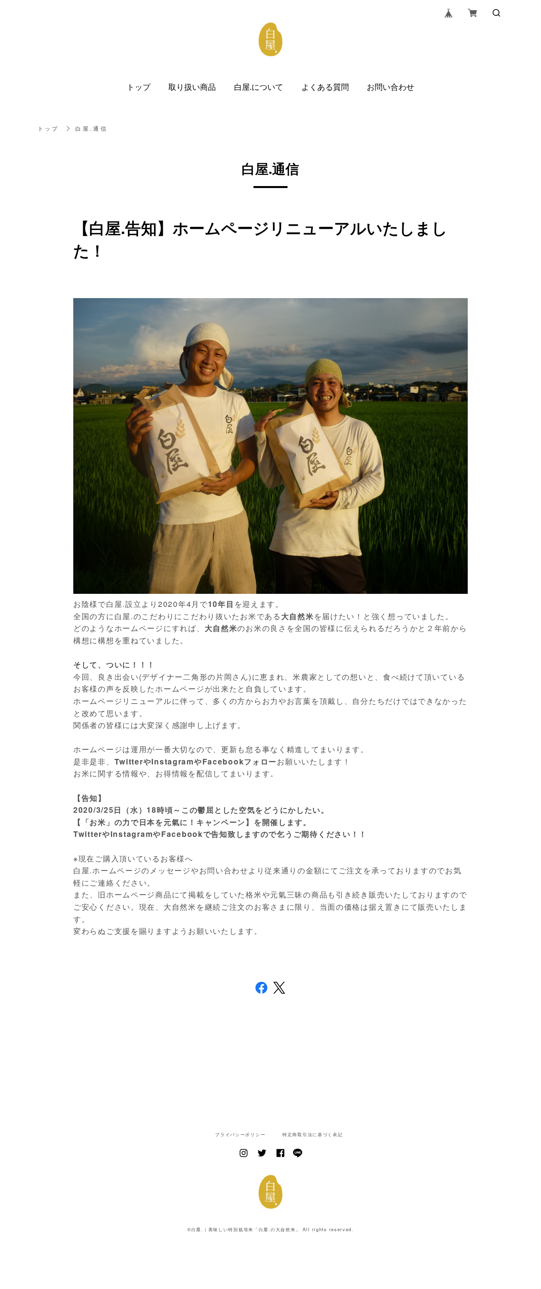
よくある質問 (325, 87)
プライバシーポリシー (240, 1134)
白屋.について (258, 87)
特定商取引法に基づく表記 (312, 1134)
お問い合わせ (390, 87)
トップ (138, 87)
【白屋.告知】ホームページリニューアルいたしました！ (260, 238)
